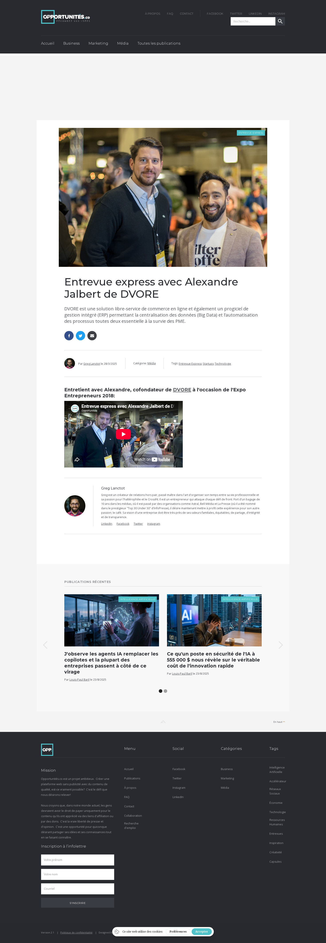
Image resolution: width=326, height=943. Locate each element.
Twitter (138, 524)
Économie (276, 803)
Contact (186, 13)
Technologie (223, 364)
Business (227, 769)
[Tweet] (80, 335)
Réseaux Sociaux (275, 791)
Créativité (275, 852)
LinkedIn (255, 13)
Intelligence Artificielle (137, 599)
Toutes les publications (158, 43)
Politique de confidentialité (76, 932)
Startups (208, 364)
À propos (130, 788)
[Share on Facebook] (69, 335)
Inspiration (276, 843)
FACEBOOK (215, 13)
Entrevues (276, 834)
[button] (71, 44)
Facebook (123, 524)
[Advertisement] (163, 87)
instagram (276, 13)
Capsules (275, 862)
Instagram (153, 524)
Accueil (47, 43)
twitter (236, 13)
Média (151, 363)
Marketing (227, 778)
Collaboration (132, 816)
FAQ (170, 13)
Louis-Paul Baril (79, 679)
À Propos (152, 13)
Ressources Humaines (277, 822)
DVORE (182, 389)
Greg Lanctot (91, 364)
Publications (132, 778)
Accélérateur (277, 781)
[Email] (92, 335)
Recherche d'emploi (131, 826)
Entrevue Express (251, 132)
